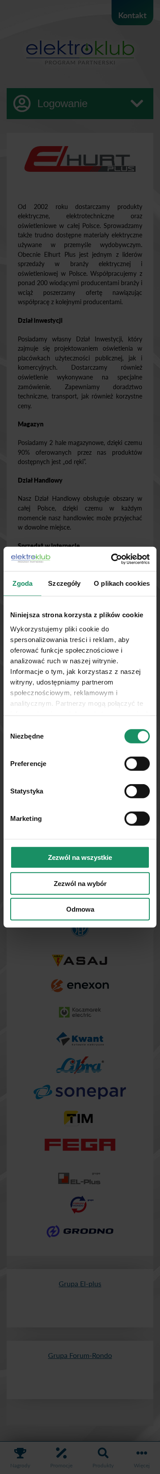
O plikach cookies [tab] (122, 583)
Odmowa (80, 909)
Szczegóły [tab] (64, 583)
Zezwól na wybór (80, 883)
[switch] (137, 764)
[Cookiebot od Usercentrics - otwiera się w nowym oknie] (113, 559)
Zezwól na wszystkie (80, 857)
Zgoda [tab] (22, 583)
